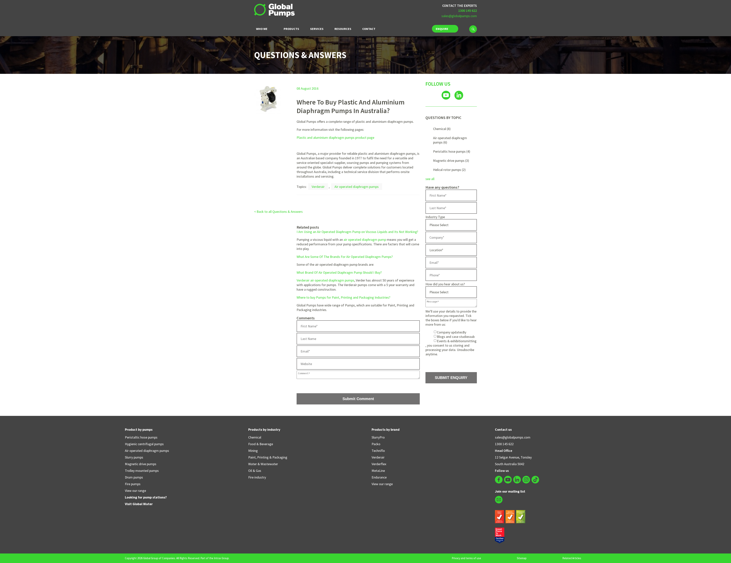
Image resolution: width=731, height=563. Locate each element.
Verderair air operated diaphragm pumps (325, 280)
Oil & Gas (254, 470)
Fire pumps (132, 484)
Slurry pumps (134, 457)
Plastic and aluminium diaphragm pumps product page (335, 137)
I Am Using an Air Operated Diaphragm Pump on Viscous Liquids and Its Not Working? (357, 232)
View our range (135, 490)
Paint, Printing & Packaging (267, 457)
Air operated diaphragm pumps (356, 186)
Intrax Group (221, 558)
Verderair (318, 186)
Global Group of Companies (159, 558)
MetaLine (378, 470)
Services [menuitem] (316, 29)
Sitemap (522, 558)
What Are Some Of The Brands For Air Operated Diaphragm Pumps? (345, 256)
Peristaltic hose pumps (451, 151)
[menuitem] (473, 29)
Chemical (442, 129)
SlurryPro (378, 437)
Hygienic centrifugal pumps (144, 444)
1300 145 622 (504, 444)
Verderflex (379, 464)
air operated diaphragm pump (365, 239)
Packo (376, 444)
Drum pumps (134, 477)
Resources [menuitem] (342, 29)
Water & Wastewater (263, 464)
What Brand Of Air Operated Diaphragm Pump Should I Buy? (339, 272)
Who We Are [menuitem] (261, 30)
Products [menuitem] (291, 29)
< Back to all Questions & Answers (278, 211)
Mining (253, 450)
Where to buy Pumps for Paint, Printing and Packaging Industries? (343, 297)
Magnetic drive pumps (451, 160)
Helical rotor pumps (449, 169)
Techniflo (378, 450)
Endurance (379, 477)
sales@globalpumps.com (459, 16)
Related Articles (571, 558)
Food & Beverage (260, 444)
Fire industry (257, 477)
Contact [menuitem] (368, 29)
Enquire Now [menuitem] (442, 30)
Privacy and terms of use (466, 558)
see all (429, 179)
